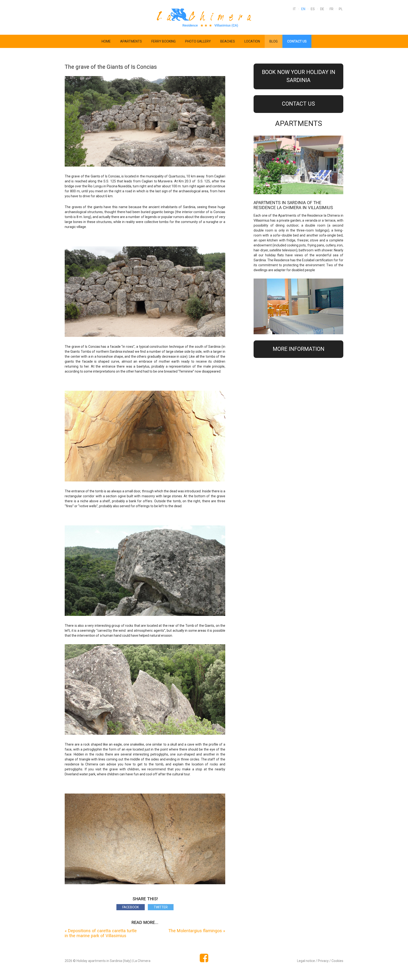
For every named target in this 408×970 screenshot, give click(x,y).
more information (298, 349)
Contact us (297, 41)
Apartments (131, 41)
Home (106, 41)
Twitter (161, 907)
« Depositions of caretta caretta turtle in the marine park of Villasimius (101, 933)
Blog (273, 41)
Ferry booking (163, 41)
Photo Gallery (198, 41)
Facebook (130, 907)
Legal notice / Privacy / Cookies (320, 961)
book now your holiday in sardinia (298, 76)
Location (252, 41)
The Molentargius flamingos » (196, 930)
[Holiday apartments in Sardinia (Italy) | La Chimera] (204, 17)
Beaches (227, 41)
